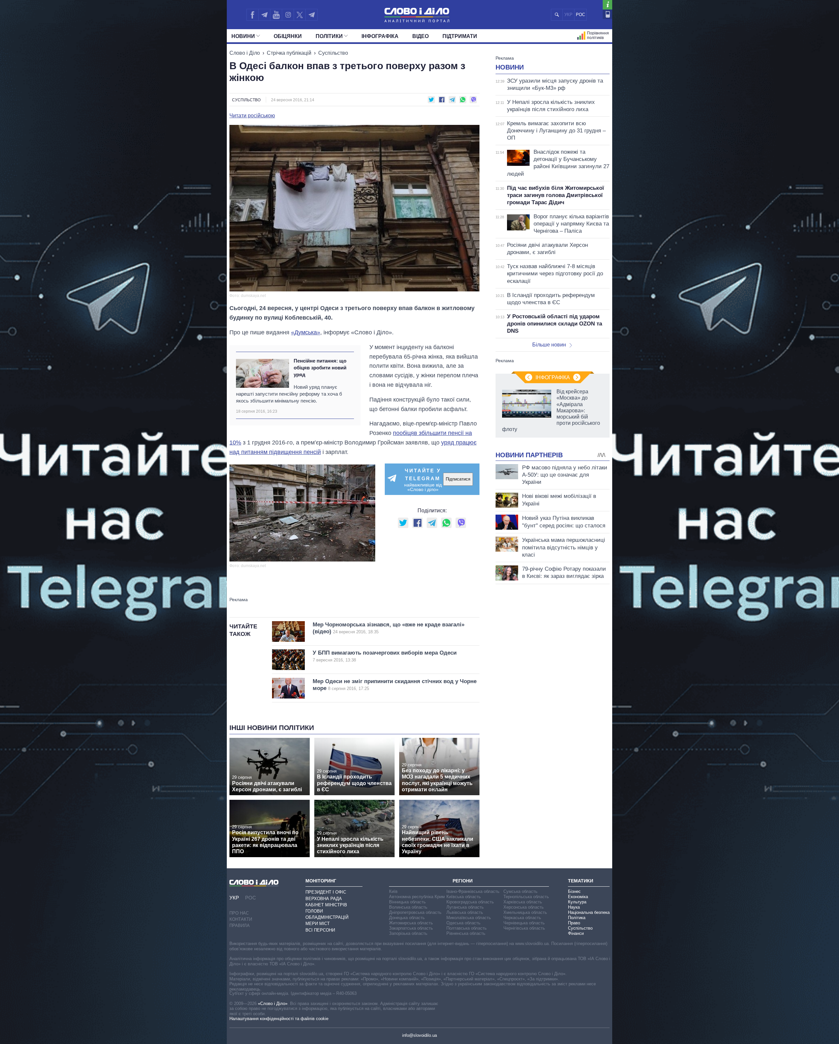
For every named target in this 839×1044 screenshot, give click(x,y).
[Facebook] (252, 15)
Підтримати (459, 36)
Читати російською (252, 115)
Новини (243, 36)
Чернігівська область (524, 928)
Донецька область (407, 917)
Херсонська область (523, 907)
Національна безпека (589, 912)
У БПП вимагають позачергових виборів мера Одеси (385, 656)
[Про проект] (607, 5)
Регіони (463, 880)
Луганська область (465, 907)
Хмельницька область (525, 912)
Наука (574, 907)
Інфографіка (380, 36)
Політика (576, 917)
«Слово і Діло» (272, 1003)
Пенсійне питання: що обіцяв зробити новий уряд (320, 368)
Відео (420, 36)
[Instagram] (288, 15)
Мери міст (317, 923)
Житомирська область (411, 922)
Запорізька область (408, 933)
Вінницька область (407, 901)
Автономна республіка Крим (417, 896)
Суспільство (333, 53)
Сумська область (520, 891)
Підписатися (458, 479)
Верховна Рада (323, 898)
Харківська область (522, 901)
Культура (577, 901)
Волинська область (408, 907)
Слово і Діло (244, 53)
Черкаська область (522, 917)
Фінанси (576, 933)
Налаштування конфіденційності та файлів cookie (278, 1018)
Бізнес (574, 891)
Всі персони (320, 930)
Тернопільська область (526, 896)
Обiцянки (288, 36)
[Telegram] (264, 15)
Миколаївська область (468, 917)
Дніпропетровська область (415, 912)
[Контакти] (607, 14)
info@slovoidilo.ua (419, 1035)
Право (574, 922)
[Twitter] (300, 15)
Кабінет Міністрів (326, 904)
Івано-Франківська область (472, 891)
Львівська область (464, 912)
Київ (393, 891)
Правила (239, 925)
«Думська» (305, 332)
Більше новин (549, 344)
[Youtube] (276, 15)
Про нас (239, 913)
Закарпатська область (411, 928)
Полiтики (329, 36)
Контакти (240, 919)
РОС (580, 14)
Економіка (578, 896)
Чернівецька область (524, 922)
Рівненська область (465, 933)
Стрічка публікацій (289, 53)
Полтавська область (466, 928)
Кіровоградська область (470, 901)
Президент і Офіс (325, 892)
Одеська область (463, 922)
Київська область (463, 896)
